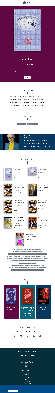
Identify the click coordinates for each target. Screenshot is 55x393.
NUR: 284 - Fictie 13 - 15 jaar (34, 249)
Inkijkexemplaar (21, 124)
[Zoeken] (52, 3)
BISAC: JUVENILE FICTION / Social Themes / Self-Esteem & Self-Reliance (27, 269)
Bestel (15, 177)
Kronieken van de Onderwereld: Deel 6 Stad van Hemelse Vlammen (27, 310)
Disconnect (43, 307)
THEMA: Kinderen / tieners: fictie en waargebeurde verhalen (27, 251)
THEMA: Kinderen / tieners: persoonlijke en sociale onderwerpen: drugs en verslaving (27, 253)
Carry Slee (27, 135)
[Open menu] (2, 3)
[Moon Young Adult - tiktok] (40, 336)
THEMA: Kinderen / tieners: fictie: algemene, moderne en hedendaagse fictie (27, 260)
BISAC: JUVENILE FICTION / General (27, 263)
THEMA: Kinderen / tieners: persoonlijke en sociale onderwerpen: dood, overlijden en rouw (27, 256)
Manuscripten (27, 381)
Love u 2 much (11, 307)
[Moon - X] (27, 336)
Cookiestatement (28, 385)
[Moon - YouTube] (34, 336)
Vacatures (27, 379)
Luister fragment (33, 124)
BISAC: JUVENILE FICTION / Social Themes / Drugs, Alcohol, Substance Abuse (27, 267)
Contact (27, 377)
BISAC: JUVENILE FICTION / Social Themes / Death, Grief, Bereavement (27, 265)
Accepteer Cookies (13, 390)
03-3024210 (27, 374)
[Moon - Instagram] (21, 336)
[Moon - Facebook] (15, 336)
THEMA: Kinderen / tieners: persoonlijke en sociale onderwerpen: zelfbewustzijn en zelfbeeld (27, 258)
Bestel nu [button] (27, 77)
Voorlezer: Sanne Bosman (20, 249)
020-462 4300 (27, 366)
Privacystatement (27, 383)
